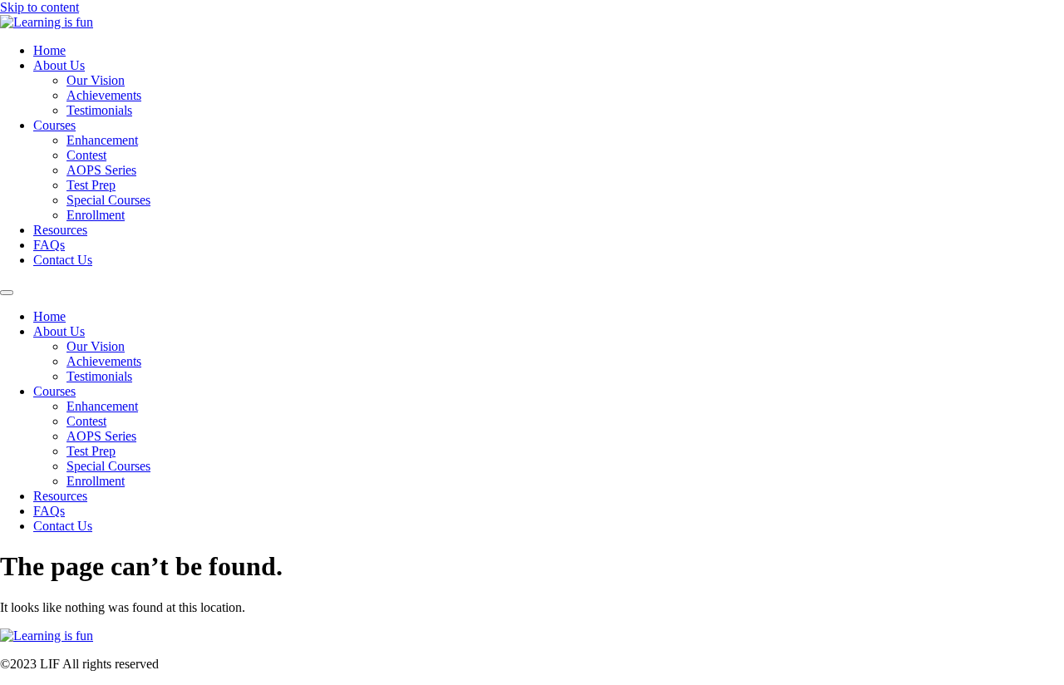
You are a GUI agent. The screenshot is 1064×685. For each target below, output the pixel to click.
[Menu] (6, 292)
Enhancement (102, 140)
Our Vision (95, 80)
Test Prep (91, 185)
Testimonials (99, 110)
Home (49, 50)
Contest (86, 155)
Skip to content (39, 7)
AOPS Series (101, 170)
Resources (60, 230)
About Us (59, 65)
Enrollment (95, 215)
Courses (54, 125)
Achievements (103, 95)
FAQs (49, 245)
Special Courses (108, 200)
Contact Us (62, 260)
